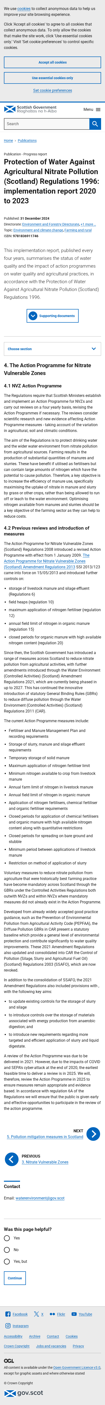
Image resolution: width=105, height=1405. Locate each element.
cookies (24, 8)
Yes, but (20, 1261)
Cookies (72, 1336)
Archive (34, 1336)
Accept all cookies (53, 62)
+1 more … (88, 224)
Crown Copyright (17, 1346)
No (16, 1249)
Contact (53, 1336)
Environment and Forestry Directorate (50, 224)
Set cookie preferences (52, 90)
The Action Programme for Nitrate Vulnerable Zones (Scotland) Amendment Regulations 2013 (46, 561)
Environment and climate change (38, 230)
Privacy (78, 1346)
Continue (15, 1278)
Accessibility (13, 1336)
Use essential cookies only (52, 78)
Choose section (20, 349)
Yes (17, 1238)
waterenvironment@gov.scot (40, 1198)
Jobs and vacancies (51, 1346)
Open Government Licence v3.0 (76, 1367)
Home (8, 140)
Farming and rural (78, 230)
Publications (27, 140)
